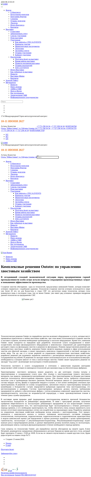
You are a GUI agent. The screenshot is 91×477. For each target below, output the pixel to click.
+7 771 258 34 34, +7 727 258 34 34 (50, 126)
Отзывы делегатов (17, 21)
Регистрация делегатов (19, 14)
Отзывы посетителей (23, 65)
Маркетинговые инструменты (27, 46)
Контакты (14, 27)
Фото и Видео (16, 91)
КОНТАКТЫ (71, 126)
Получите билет (7, 449)
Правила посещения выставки (27, 63)
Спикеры (14, 19)
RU (7, 137)
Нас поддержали (17, 93)
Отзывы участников (23, 53)
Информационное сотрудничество (24, 97)
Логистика (19, 48)
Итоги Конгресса (17, 25)
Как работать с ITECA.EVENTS (28, 42)
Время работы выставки (25, 61)
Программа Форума (18, 17)
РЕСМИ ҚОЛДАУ (28, 475)
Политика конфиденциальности (14, 473)
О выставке (15, 31)
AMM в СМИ (11, 261)
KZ (7, 134)
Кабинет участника (23, 55)
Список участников (18, 36)
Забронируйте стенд (9, 453)
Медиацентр (11, 83)
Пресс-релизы (16, 87)
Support (18, 475)
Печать (8, 443)
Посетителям (15, 57)
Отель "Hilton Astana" (10, 128)
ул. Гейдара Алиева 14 (28, 128)
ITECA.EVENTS (22, 68)
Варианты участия (22, 44)
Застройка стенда (22, 51)
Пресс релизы (11, 259)
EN (7, 139)
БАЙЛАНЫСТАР (37, 130)
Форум (8, 10)
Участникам (15, 40)
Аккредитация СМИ (18, 95)
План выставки (16, 38)
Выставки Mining (17, 76)
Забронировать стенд (18, 34)
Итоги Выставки (17, 70)
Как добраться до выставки (21, 72)
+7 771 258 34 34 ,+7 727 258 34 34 (15, 130)
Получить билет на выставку (27, 59)
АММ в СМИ (15, 89)
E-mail (8, 445)
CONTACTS (71, 128)
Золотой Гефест (12, 80)
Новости (13, 74)
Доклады (14, 23)
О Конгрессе (15, 12)
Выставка (10, 29)
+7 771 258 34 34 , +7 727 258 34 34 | (51, 128)
